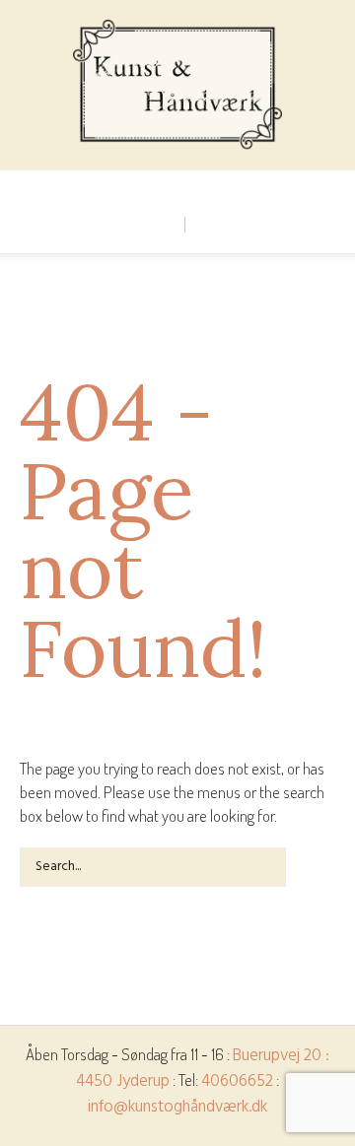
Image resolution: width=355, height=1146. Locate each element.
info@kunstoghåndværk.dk (177, 1107)
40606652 (237, 1081)
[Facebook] (176, 186)
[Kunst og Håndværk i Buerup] (177, 85)
